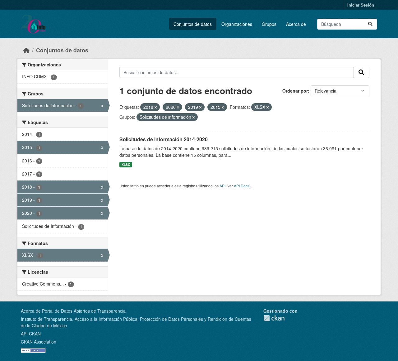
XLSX (126, 164)
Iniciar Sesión (360, 5)
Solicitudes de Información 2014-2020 (163, 139)
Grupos (269, 24)
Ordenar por (295, 91)
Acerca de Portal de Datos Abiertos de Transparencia (73, 311)
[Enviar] (370, 24)
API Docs (241, 185)
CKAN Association (38, 342)
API (222, 185)
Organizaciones (236, 24)
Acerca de (296, 24)
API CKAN (31, 333)
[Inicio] (26, 50)
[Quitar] (156, 107)
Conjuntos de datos (193, 24)
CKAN (274, 318)
